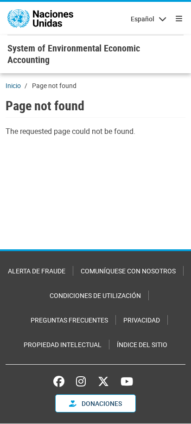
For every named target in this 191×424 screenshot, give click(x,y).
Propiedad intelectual (63, 344)
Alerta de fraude (36, 270)
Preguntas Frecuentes (69, 320)
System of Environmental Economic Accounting (73, 54)
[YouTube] (127, 381)
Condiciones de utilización (95, 295)
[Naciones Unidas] (40, 18)
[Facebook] (61, 381)
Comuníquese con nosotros (128, 270)
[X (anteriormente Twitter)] (103, 381)
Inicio (13, 85)
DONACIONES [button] (101, 403)
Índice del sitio (142, 344)
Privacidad (141, 320)
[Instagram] (80, 381)
